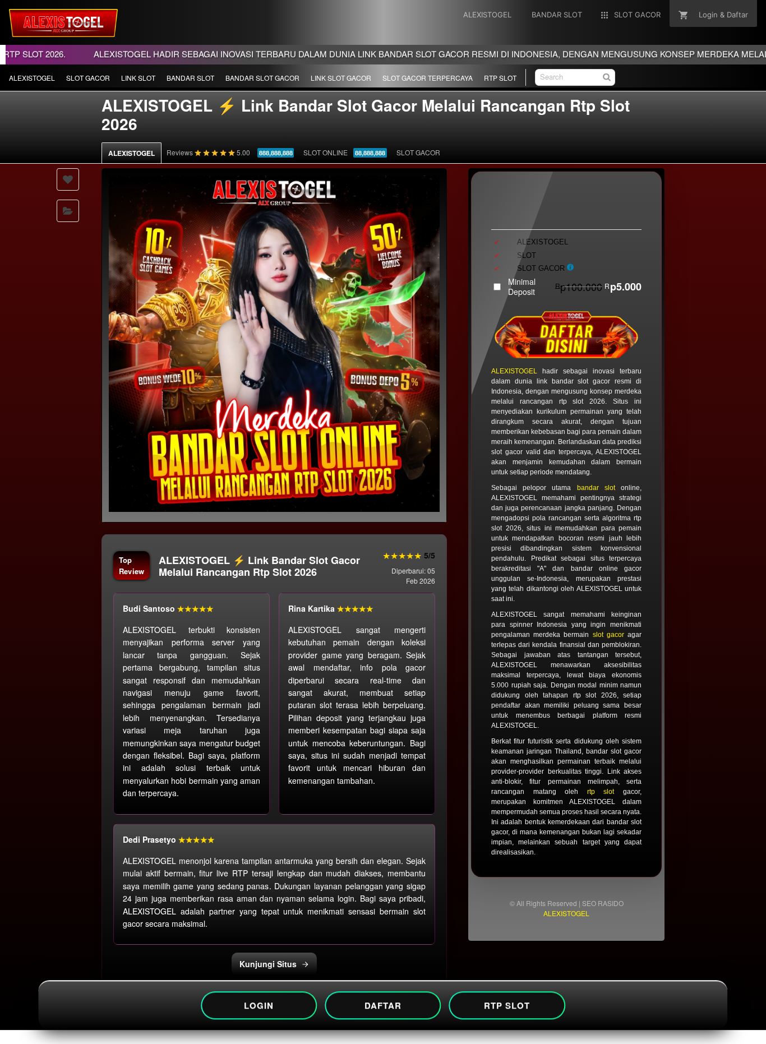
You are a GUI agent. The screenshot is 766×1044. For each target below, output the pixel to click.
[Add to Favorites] (68, 179)
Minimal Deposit (575, 286)
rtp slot (601, 792)
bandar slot (596, 488)
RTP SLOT (500, 77)
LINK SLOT (138, 77)
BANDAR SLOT (190, 77)
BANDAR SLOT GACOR (262, 77)
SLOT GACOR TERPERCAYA (427, 77)
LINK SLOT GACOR (341, 77)
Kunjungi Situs (268, 963)
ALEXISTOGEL (32, 77)
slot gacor (608, 635)
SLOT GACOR (88, 77)
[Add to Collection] (68, 211)
